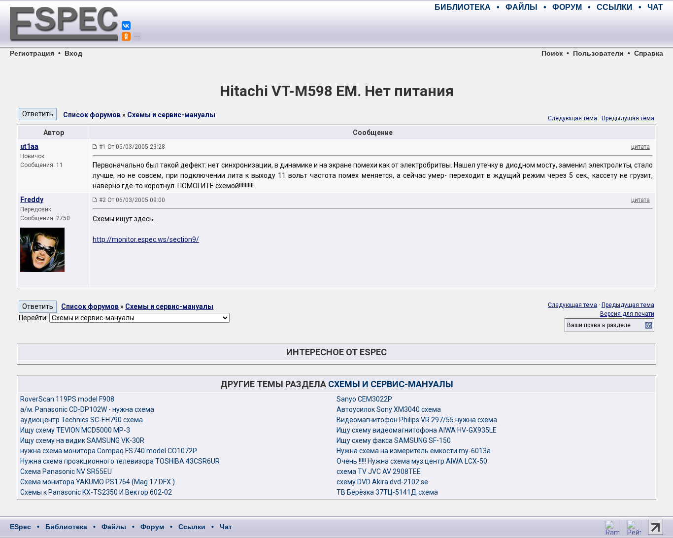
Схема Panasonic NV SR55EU (66, 471)
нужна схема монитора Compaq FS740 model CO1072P (108, 451)
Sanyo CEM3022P (364, 399)
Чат (226, 527)
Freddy (31, 199)
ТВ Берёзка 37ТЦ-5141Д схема (387, 492)
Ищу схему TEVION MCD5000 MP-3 (75, 430)
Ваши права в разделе (599, 325)
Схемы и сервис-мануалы (171, 115)
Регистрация (32, 53)
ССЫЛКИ (615, 7)
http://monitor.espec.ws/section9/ (146, 239)
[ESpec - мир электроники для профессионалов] (64, 47)
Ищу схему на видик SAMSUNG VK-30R (82, 440)
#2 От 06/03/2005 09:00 (132, 200)
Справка (648, 53)
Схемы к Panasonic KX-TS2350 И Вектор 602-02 (96, 492)
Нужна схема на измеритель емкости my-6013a (413, 451)
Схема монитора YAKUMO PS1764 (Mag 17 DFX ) (97, 482)
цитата (640, 146)
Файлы (113, 527)
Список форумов (92, 115)
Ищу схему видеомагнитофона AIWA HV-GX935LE (416, 430)
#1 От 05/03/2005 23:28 (132, 146)
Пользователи (598, 53)
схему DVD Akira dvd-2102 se (382, 482)
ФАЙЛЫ (521, 7)
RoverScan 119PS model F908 (67, 399)
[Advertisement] (548, 29)
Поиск (552, 53)
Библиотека (66, 527)
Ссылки (191, 527)
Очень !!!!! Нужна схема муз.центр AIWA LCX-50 (411, 461)
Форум (152, 527)
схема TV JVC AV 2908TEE (378, 471)
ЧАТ (655, 7)
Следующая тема (572, 118)
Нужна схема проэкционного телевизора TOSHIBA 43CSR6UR (120, 461)
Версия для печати (627, 313)
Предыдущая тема (628, 118)
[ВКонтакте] (126, 25)
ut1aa (29, 146)
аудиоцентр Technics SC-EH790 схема (81, 420)
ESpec (20, 527)
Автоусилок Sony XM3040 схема (388, 409)
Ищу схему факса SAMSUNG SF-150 (393, 440)
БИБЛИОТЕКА (463, 7)
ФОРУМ (567, 7)
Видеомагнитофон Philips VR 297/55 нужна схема (416, 420)
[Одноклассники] (126, 36)
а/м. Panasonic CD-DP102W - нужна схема (87, 409)
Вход (73, 53)
